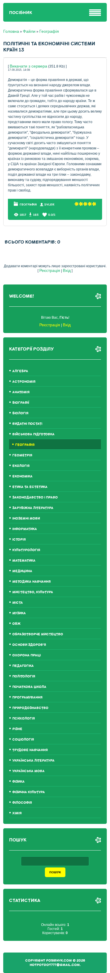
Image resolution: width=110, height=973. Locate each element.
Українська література (33, 760)
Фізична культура (28, 792)
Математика (23, 560)
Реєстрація (49, 270)
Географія (49, 31)
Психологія (23, 718)
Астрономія (23, 381)
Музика (19, 613)
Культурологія (26, 550)
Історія (19, 539)
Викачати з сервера (28, 66)
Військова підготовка (33, 434)
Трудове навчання (30, 750)
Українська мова (28, 771)
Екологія (21, 466)
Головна (11, 31)
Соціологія (23, 739)
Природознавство (30, 708)
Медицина (22, 571)
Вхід (67, 270)
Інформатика (24, 529)
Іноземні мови (26, 518)
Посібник (20, 12)
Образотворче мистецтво (37, 634)
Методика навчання (31, 581)
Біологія (20, 413)
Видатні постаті (27, 424)
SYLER (49, 204)
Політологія (23, 676)
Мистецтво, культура (32, 592)
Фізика (18, 781)
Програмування (27, 697)
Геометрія (22, 455)
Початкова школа (29, 687)
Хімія (17, 813)
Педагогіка (23, 666)
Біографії (20, 403)
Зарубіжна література (32, 508)
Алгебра (20, 371)
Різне (17, 729)
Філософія (22, 803)
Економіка (22, 476)
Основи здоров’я (29, 645)
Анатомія (21, 392)
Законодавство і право (35, 497)
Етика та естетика (30, 487)
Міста (17, 603)
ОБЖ (16, 624)
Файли (29, 31)
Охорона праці (26, 655)
